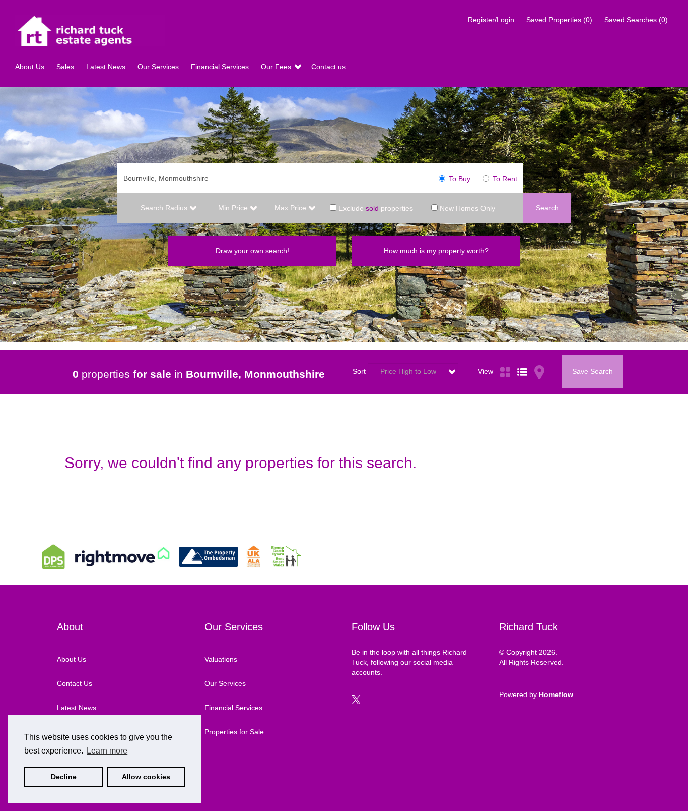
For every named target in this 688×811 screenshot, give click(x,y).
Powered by (536, 694)
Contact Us (74, 683)
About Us (30, 67)
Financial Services (221, 67)
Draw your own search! (252, 251)
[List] (522, 360)
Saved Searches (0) (636, 20)
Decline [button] (64, 777)
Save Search (592, 371)
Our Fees (277, 67)
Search (547, 208)
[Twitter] (356, 702)
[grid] (505, 360)
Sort (359, 371)
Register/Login (492, 20)
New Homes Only (466, 208)
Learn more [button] (107, 750)
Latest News (106, 67)
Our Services (159, 67)
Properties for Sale (234, 732)
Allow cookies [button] (146, 777)
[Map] (539, 360)
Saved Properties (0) (559, 20)
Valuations (220, 659)
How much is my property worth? (436, 251)
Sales (66, 67)
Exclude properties (374, 208)
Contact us (328, 67)
